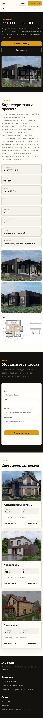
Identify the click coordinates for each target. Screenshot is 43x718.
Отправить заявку (21, 433)
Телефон (7, 400)
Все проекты (21, 50)
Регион (6, 408)
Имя (5, 391)
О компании (17, 9)
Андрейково (11, 565)
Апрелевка (10, 625)
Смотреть (32, 523)
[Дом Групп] (3, 3)
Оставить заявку (21, 44)
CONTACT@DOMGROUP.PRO (12, 685)
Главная (6, 9)
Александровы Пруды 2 (18, 504)
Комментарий (9, 417)
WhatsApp (5, 702)
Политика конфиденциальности (15, 710)
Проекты (30, 9)
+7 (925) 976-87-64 (34, 3)
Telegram (22, 3)
